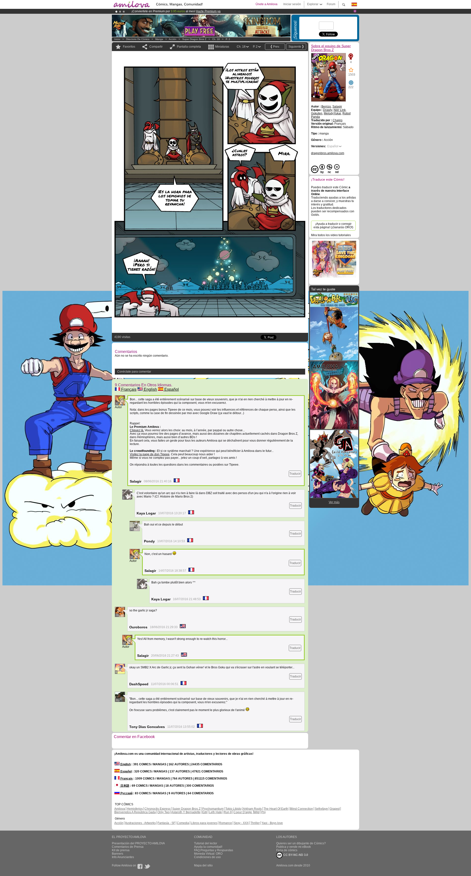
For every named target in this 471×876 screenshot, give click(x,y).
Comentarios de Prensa (128, 847)
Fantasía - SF (166, 823)
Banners (117, 853)
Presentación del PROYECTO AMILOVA (138, 843)
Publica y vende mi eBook (293, 847)
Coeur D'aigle (243, 812)
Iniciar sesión (292, 4)
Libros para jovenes (204, 823)
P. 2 (228, 39)
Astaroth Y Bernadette (185, 812)
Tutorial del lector (205, 843)
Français (128, 389)
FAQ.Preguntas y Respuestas (213, 850)
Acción (172, 39)
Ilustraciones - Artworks (140, 823)
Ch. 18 (216, 39)
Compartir (156, 46)
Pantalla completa (189, 46)
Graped (335, 808)
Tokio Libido (233, 808)
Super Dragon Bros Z (194, 39)
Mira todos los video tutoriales (331, 235)
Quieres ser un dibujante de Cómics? (301, 843)
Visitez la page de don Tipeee (150, 454)
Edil (204, 812)
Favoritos (129, 46)
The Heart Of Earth (275, 808)
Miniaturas (222, 46)
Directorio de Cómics (137, 39)
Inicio (117, 39)
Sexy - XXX (241, 823)
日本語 (124, 785)
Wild (257, 812)
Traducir (295, 473)
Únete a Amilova (266, 4)
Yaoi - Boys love (272, 823)
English (150, 389)
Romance (225, 823)
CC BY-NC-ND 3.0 (295, 855)
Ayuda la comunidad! (208, 847)
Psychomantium (212, 808)
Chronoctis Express (157, 808)
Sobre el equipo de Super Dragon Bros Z (331, 48)
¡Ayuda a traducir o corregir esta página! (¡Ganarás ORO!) (333, 225)
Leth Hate (215, 812)
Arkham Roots (252, 808)
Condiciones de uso (207, 857)
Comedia (183, 823)
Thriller (255, 823)
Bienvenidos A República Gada (135, 812)
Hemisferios (135, 808)
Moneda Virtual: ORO (208, 853)
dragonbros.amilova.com (327, 153)
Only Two (163, 812)
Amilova (119, 808)
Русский (126, 793)
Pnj (263, 812)
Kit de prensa (121, 850)
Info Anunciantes (123, 857)
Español (171, 389)
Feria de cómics (286, 850)
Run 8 (228, 812)
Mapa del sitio (203, 865)
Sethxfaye (321, 808)
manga (159, 39)
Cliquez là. (137, 430)
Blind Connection (301, 808)
